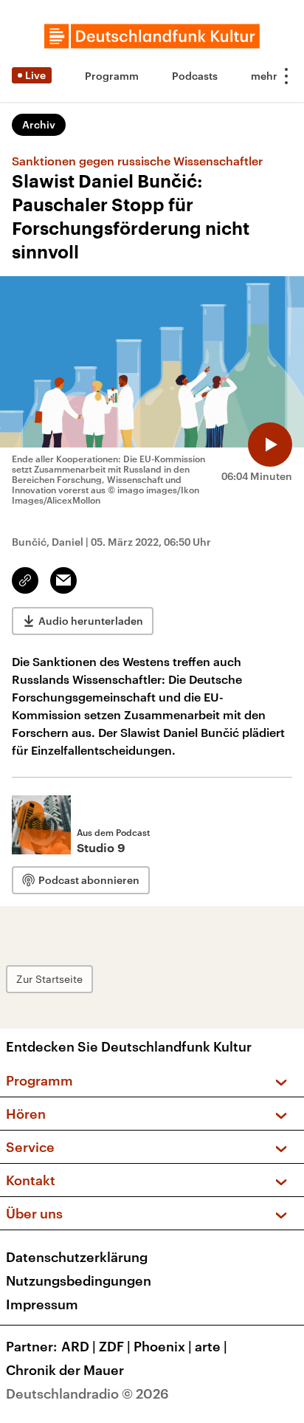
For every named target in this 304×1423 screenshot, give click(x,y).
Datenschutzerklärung (77, 1257)
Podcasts (195, 75)
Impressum (42, 1304)
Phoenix (163, 1346)
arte (211, 1346)
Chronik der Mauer (65, 1370)
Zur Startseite (49, 979)
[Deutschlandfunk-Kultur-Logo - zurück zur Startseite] (152, 36)
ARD (78, 1346)
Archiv (38, 124)
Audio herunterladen (90, 620)
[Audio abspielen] (270, 444)
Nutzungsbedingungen (78, 1280)
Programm (112, 75)
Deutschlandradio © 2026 (87, 1393)
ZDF (115, 1346)
